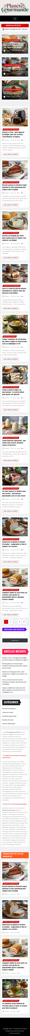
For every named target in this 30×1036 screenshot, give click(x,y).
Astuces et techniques (9, 708)
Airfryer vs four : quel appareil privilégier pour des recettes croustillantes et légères (13, 134)
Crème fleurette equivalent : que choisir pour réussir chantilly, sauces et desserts (14, 443)
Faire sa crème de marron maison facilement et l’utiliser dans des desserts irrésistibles (14, 69)
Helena (8, 50)
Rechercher (15, 640)
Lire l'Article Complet (11, 154)
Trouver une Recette (14, 629)
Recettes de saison (8, 720)
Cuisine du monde (7, 712)
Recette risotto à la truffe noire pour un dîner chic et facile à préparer (14, 93)
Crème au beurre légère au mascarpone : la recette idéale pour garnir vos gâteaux (14, 45)
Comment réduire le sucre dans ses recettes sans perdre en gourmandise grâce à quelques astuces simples (14, 596)
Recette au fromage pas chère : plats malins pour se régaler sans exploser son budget (14, 238)
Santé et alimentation (8, 724)
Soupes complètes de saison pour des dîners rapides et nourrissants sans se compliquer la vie (14, 341)
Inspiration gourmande (9, 716)
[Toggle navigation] (15, 18)
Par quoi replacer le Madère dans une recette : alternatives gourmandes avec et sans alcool (14, 493)
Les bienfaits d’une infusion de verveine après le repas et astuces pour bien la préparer (14, 1005)
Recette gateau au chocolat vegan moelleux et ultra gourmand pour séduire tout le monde (14, 187)
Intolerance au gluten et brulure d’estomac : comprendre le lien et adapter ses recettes (14, 544)
